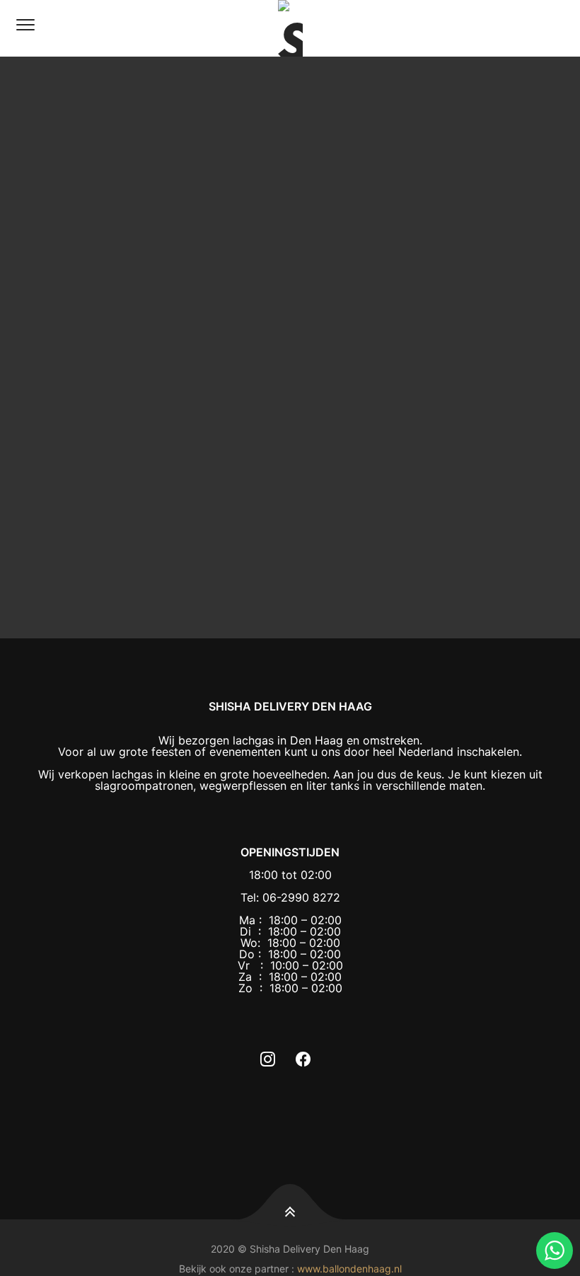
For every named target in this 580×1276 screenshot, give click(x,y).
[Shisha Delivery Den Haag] (290, 28)
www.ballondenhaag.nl (349, 1269)
